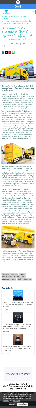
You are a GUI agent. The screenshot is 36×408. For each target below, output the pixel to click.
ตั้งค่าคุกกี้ (12, 404)
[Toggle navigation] (33, 12)
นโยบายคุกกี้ (16, 401)
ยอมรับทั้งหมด (22, 404)
